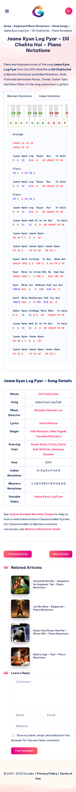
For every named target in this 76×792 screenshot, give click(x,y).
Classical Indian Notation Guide (31, 514)
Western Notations (19, 96)
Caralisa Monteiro (48, 436)
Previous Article (18, 554)
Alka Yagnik (58, 431)
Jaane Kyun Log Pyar (48, 496)
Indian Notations (49, 96)
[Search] (68, 11)
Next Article (60, 554)
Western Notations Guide (43, 529)
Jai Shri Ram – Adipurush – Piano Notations (49, 608)
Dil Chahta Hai (48, 394)
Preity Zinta (57, 444)
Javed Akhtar (48, 423)
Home (7, 26)
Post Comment (24, 750)
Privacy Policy (47, 773)
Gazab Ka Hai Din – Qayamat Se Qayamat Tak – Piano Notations (51, 584)
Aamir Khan (39, 444)
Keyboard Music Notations (32, 26)
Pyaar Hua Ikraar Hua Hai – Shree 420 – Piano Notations (50, 632)
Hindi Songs (60, 26)
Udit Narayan (39, 431)
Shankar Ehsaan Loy (48, 410)
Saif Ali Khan (42, 449)
